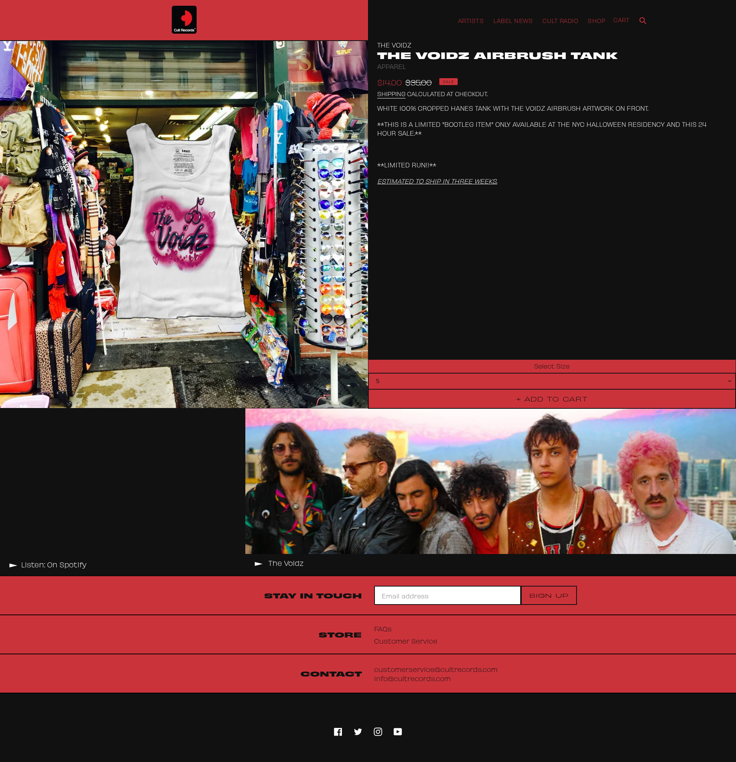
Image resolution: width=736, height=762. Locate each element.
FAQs (383, 628)
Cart (621, 19)
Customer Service (405, 640)
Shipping (391, 93)
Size (563, 365)
